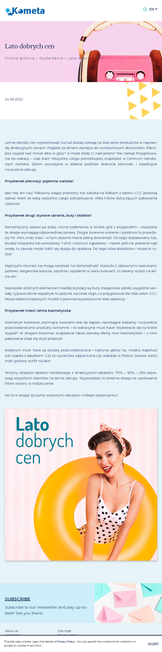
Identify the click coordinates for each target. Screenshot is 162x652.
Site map (64, 631)
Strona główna (20, 58)
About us (11, 631)
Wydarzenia (51, 58)
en (151, 9)
